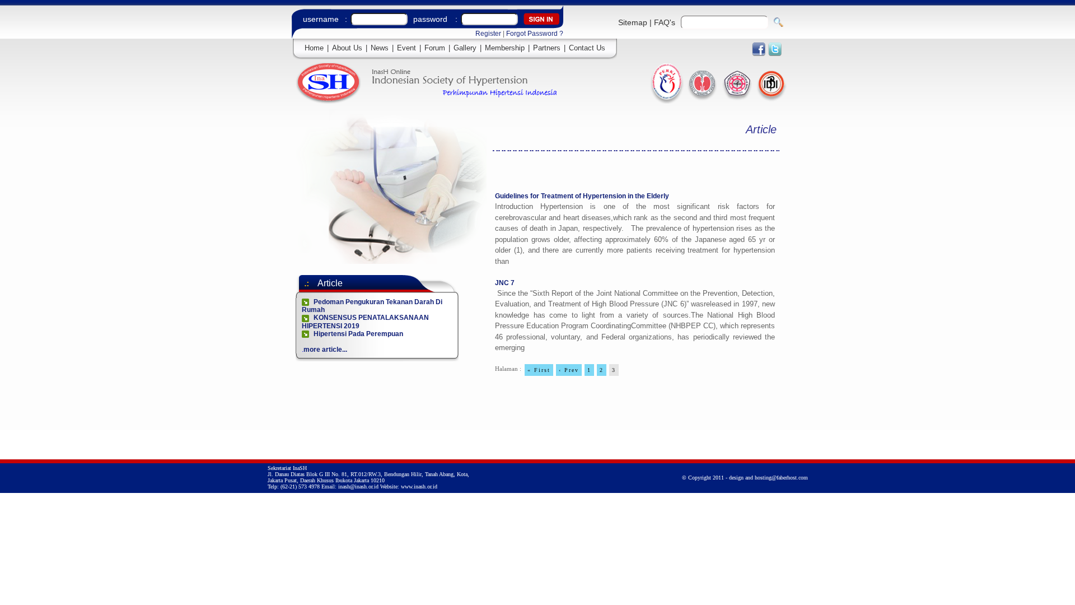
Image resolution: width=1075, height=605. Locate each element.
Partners (546, 48)
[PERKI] (667, 100)
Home (314, 48)
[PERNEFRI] (703, 101)
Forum (434, 48)
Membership (505, 48)
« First (538, 370)
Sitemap (632, 22)
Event (406, 48)
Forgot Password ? (534, 34)
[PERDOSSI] (737, 101)
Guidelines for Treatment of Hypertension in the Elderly (582, 196)
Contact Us (587, 48)
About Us (347, 48)
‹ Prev (569, 370)
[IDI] (771, 101)
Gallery (465, 48)
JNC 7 (505, 283)
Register (488, 34)
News (380, 48)
